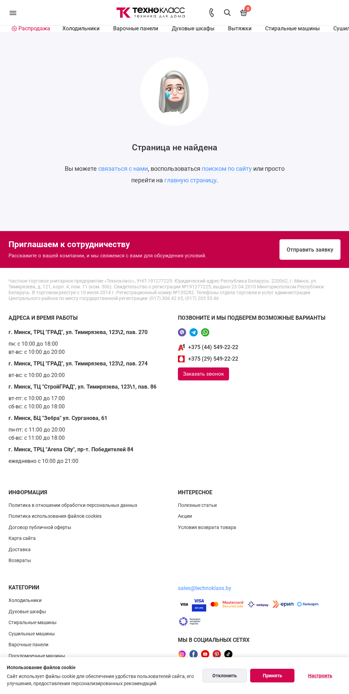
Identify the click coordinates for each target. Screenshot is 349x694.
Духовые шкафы (193, 28)
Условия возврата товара (207, 527)
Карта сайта (22, 538)
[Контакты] (211, 12)
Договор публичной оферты (40, 527)
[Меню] (13, 12)
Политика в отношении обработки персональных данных (73, 505)
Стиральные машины (292, 28)
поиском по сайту (227, 168)
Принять (272, 675)
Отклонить (224, 675)
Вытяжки (240, 28)
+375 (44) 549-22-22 (213, 347)
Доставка (20, 549)
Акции (185, 516)
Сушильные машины (32, 633)
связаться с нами (123, 168)
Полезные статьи (197, 505)
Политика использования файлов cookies (55, 516)
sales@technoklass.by (204, 588)
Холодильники (81, 28)
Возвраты (20, 560)
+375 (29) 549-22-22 (213, 359)
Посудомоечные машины (37, 656)
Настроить (320, 675)
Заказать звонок (203, 374)
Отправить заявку (310, 249)
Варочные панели (135, 28)
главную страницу (190, 180)
